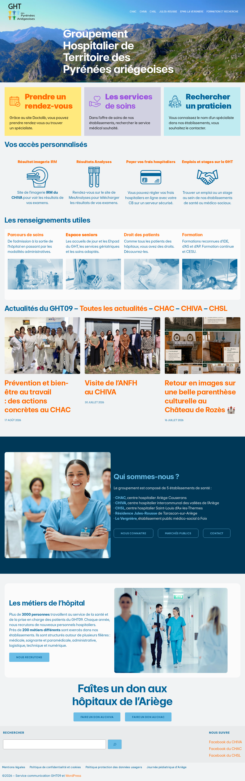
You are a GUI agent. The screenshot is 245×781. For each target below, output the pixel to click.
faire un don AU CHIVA (97, 717)
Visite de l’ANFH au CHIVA (111, 387)
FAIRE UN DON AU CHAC (148, 717)
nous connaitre (133, 533)
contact (217, 533)
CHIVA (191, 308)
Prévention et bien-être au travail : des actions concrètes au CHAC (38, 396)
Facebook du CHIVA (225, 742)
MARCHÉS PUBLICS (178, 533)
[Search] (115, 744)
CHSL (218, 308)
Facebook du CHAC (225, 749)
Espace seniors (82, 234)
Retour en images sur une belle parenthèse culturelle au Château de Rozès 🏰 (200, 396)
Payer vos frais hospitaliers (150, 162)
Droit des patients (141, 234)
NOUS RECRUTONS (29, 657)
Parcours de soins (26, 234)
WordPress (73, 776)
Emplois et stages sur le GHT (207, 162)
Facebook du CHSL (225, 755)
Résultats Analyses (94, 162)
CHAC (164, 308)
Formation (192, 234)
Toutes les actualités (113, 308)
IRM (37, 162)
